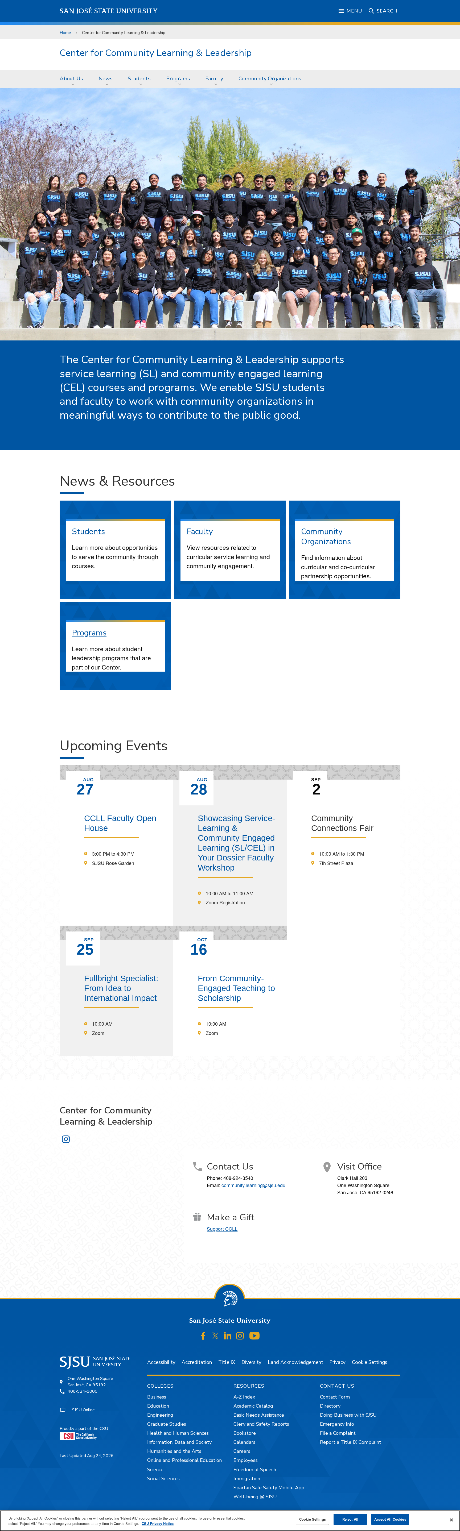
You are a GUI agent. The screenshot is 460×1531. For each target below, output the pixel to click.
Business (156, 1397)
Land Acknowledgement (295, 1362)
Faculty (214, 78)
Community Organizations (270, 78)
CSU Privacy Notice (158, 1523)
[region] (230, 1520)
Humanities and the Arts (174, 1451)
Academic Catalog (253, 1406)
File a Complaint (338, 1433)
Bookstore (244, 1433)
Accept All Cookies (390, 1519)
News (105, 78)
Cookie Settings (369, 1362)
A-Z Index (244, 1397)
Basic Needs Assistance (258, 1415)
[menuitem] (73, 79)
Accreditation (197, 1362)
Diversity (251, 1362)
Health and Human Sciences (178, 1433)
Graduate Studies (166, 1424)
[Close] (451, 1520)
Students (139, 78)
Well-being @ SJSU (255, 1496)
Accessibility (161, 1362)
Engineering (160, 1415)
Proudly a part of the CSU (84, 1429)
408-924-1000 (82, 1391)
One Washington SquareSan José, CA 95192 (90, 1382)
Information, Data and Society (179, 1442)
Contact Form (335, 1397)
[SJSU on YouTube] (254, 1336)
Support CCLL (222, 1228)
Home (65, 33)
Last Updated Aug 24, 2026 (87, 1456)
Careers (241, 1451)
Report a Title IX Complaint (350, 1442)
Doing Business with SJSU (348, 1415)
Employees (245, 1460)
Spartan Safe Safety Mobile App (268, 1487)
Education (158, 1406)
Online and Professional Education (184, 1460)
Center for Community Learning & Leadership (156, 53)
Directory (330, 1406)
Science (155, 1469)
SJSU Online (83, 1410)
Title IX (226, 1362)
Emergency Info (337, 1424)
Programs (178, 78)
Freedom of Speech (254, 1469)
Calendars (244, 1442)
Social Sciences (163, 1478)
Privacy (337, 1362)
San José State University (109, 11)
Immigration (246, 1478)
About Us (71, 78)
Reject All (350, 1519)
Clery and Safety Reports (261, 1424)
